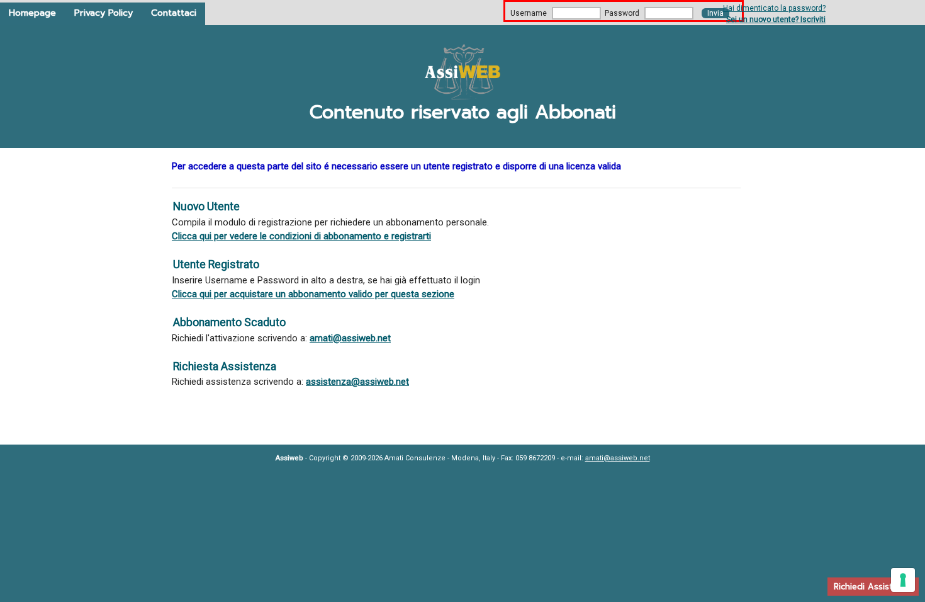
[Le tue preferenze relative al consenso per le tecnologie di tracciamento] (903, 580)
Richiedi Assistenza (873, 587)
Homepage (32, 13)
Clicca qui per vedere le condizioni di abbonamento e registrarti (301, 236)
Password (622, 13)
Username (528, 13)
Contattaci (173, 13)
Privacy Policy (103, 13)
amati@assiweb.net (350, 338)
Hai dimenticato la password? (774, 8)
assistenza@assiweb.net (357, 381)
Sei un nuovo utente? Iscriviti (776, 19)
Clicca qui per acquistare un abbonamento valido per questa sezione (313, 294)
